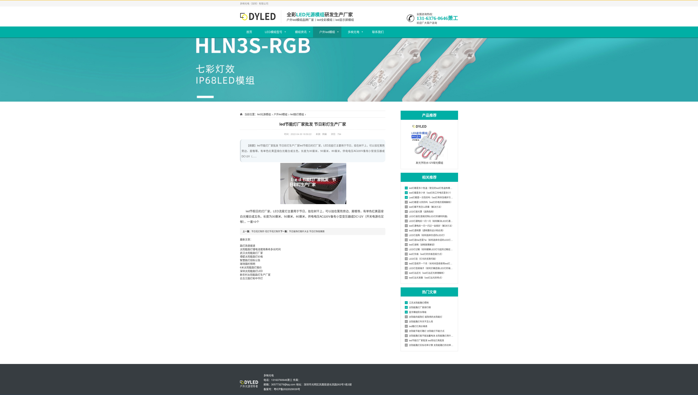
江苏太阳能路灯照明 (417, 302)
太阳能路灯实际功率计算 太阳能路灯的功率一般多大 (429, 345)
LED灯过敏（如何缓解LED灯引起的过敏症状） (429, 249)
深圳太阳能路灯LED (251, 271)
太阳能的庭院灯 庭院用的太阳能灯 (424, 316)
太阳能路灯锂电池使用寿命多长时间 (260, 249)
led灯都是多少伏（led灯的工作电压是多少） (429, 192)
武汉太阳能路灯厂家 (251, 253)
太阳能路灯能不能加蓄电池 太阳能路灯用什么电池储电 (430, 335)
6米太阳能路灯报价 (251, 267)
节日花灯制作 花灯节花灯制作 (265, 231)
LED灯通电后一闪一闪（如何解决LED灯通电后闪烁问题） (430, 220)
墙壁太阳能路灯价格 (251, 256)
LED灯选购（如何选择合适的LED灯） (425, 235)
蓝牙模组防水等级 (416, 312)
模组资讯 (301, 32)
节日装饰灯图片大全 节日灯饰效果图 (306, 231)
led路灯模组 (297, 114)
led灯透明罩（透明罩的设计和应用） (425, 230)
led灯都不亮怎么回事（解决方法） (424, 206)
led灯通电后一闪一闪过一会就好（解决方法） (430, 225)
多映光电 (353, 32)
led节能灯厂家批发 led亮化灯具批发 (425, 340)
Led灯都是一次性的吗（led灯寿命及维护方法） (430, 197)
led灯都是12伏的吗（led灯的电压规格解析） (429, 202)
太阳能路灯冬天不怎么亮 (419, 321)
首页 (249, 32)
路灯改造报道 (247, 245)
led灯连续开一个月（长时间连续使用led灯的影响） (429, 263)
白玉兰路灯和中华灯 (251, 278)
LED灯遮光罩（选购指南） (420, 211)
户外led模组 (327, 32)
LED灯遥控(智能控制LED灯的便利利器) (427, 216)
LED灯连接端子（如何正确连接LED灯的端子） (429, 268)
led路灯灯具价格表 (416, 326)
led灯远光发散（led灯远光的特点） (424, 277)
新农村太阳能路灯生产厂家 (255, 274)
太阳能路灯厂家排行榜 (418, 307)
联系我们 (378, 32)
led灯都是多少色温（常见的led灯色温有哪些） (430, 187)
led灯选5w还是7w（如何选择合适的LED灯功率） (429, 239)
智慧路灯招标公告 (250, 260)
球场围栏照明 (247, 263)
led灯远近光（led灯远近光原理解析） (425, 272)
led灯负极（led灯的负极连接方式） (424, 253)
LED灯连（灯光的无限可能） (421, 258)
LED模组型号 (273, 32)
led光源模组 (264, 114)
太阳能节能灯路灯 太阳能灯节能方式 (425, 330)
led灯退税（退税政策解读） (420, 244)
